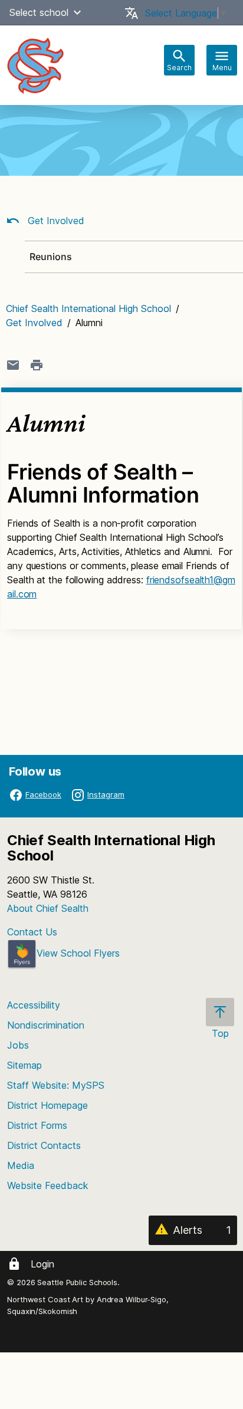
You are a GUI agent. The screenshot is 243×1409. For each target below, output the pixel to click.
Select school (38, 12)
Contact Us (32, 932)
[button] (77, 12)
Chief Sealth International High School (88, 308)
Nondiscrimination (45, 1025)
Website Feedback (47, 1185)
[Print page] (36, 365)
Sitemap (24, 1065)
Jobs (18, 1045)
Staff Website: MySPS (55, 1085)
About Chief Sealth (47, 908)
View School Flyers (78, 953)
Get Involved (54, 220)
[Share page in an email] (13, 365)
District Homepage (47, 1105)
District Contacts (44, 1145)
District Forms (37, 1125)
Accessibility (33, 1005)
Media (20, 1165)
